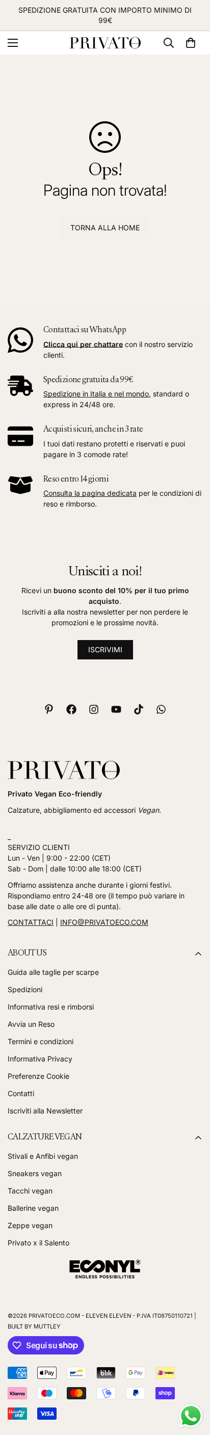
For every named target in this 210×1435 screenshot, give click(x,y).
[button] (190, 43)
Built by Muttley (34, 1326)
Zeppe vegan (30, 1225)
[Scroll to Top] (191, 1381)
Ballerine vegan (33, 1208)
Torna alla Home (105, 227)
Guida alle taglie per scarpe (53, 972)
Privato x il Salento (38, 1242)
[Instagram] (94, 709)
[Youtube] (116, 709)
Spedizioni (25, 989)
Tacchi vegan (30, 1190)
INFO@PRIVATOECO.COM (104, 922)
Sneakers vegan (35, 1173)
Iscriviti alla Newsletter (45, 1110)
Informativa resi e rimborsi (51, 1006)
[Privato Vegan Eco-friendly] (105, 43)
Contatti (21, 1093)
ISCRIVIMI (105, 649)
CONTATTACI (31, 922)
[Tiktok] (139, 709)
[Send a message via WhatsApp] (191, 1416)
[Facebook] (71, 709)
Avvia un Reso (31, 1024)
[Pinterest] (49, 709)
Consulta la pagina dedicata (90, 493)
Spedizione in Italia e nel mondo (96, 393)
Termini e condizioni (40, 1041)
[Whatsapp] (161, 709)
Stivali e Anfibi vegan (43, 1156)
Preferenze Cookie (38, 1076)
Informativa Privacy (40, 1058)
